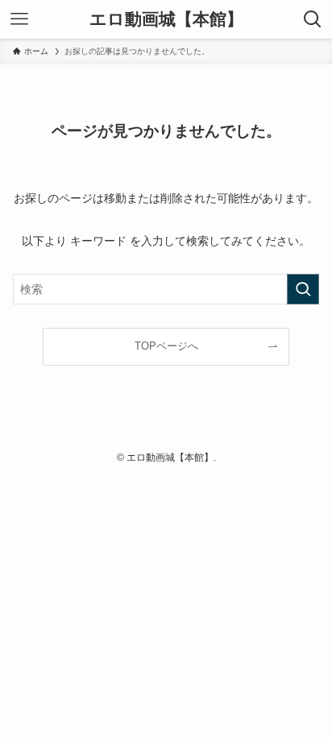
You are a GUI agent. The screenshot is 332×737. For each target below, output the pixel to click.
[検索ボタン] (312, 19)
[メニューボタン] (19, 19)
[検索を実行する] (303, 289)
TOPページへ (166, 346)
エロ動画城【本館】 (166, 19)
